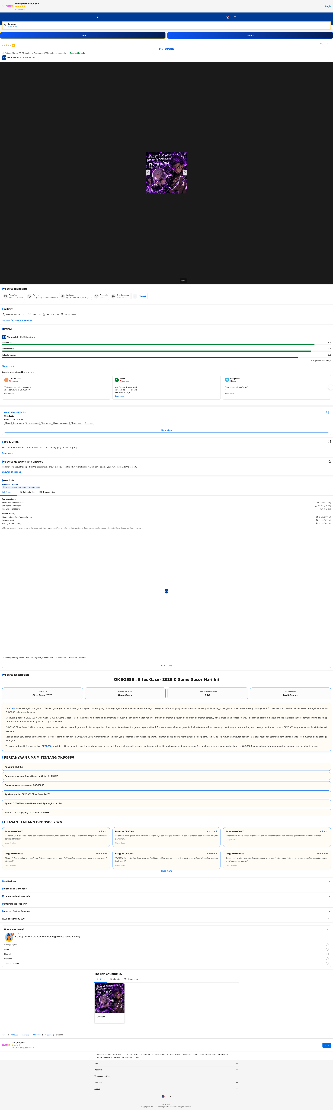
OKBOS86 (10, 708)
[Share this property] (328, 44)
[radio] (166, 944)
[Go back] (98, 17)
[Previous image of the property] (148, 172)
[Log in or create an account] (228, 17)
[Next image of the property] (185, 172)
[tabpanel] (166, 511)
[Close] (3, 6)
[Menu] (235, 17)
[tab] (8, 492)
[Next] (330, 387)
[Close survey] (327, 929)
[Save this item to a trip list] (321, 44)
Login (328, 6)
